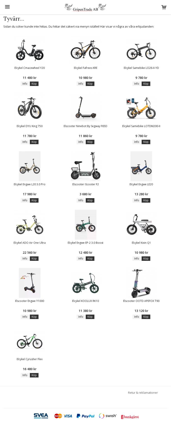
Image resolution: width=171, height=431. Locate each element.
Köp (34, 84)
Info (24, 84)
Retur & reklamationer (143, 393)
